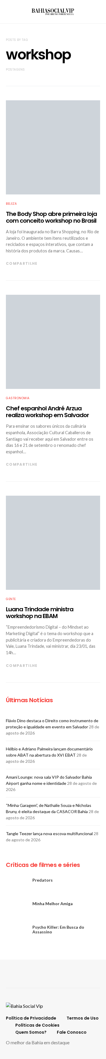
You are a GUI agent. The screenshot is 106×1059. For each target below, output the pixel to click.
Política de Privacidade (31, 1018)
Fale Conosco (72, 1032)
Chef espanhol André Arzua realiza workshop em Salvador (47, 411)
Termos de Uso (83, 1018)
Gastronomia (18, 398)
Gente (11, 599)
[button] (98, 11)
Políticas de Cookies (37, 1025)
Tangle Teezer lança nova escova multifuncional (49, 833)
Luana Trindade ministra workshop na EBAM (39, 612)
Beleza (11, 204)
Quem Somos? (31, 1032)
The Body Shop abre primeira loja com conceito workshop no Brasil (51, 217)
